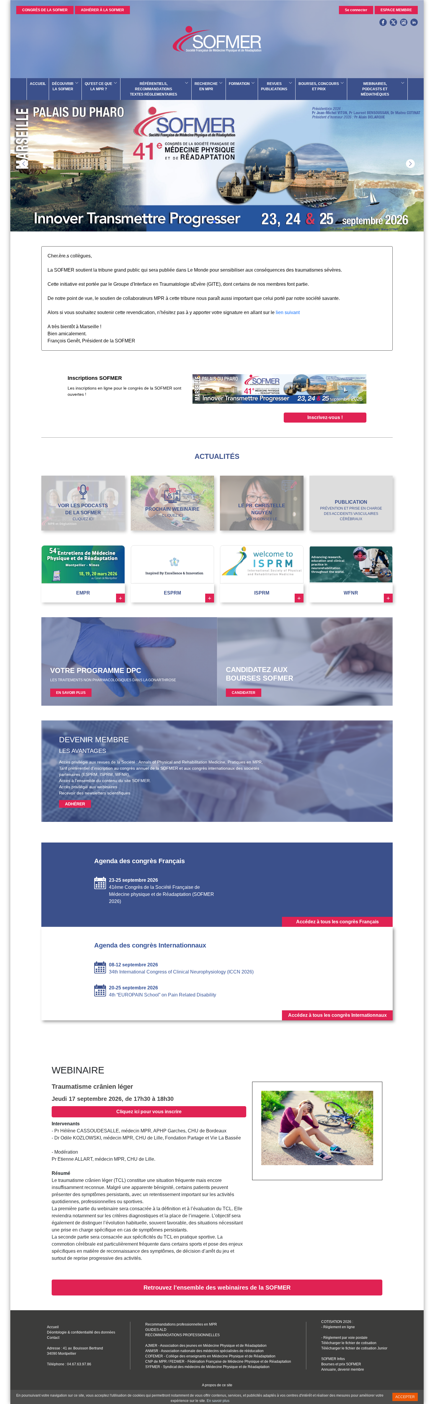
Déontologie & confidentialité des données (81, 1332)
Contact (53, 1338)
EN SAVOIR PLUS (71, 693)
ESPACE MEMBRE (396, 10)
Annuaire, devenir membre (342, 1369)
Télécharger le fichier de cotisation (348, 1343)
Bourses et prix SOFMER (341, 1364)
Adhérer (75, 804)
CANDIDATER (243, 693)
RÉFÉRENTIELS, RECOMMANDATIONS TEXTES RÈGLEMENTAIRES (153, 89)
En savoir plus (218, 1401)
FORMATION (239, 84)
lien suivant (288, 312)
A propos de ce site (217, 1385)
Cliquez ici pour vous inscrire (149, 1111)
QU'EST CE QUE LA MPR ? (98, 86)
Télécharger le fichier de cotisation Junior (354, 1348)
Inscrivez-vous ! (325, 417)
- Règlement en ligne (338, 1327)
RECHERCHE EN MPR (206, 86)
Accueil (53, 1327)
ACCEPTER (405, 1397)
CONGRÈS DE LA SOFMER (45, 10)
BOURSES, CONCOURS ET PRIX (318, 86)
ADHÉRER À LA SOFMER (102, 10)
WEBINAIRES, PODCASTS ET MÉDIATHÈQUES (375, 89)
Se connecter (356, 10)
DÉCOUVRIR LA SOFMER (63, 86)
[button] (410, 163)
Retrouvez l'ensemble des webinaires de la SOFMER (217, 1287)
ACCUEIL (38, 84)
